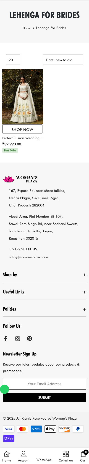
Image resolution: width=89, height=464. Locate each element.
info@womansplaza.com (29, 257)
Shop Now (22, 130)
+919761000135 (23, 249)
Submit (44, 397)
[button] (44, 456)
